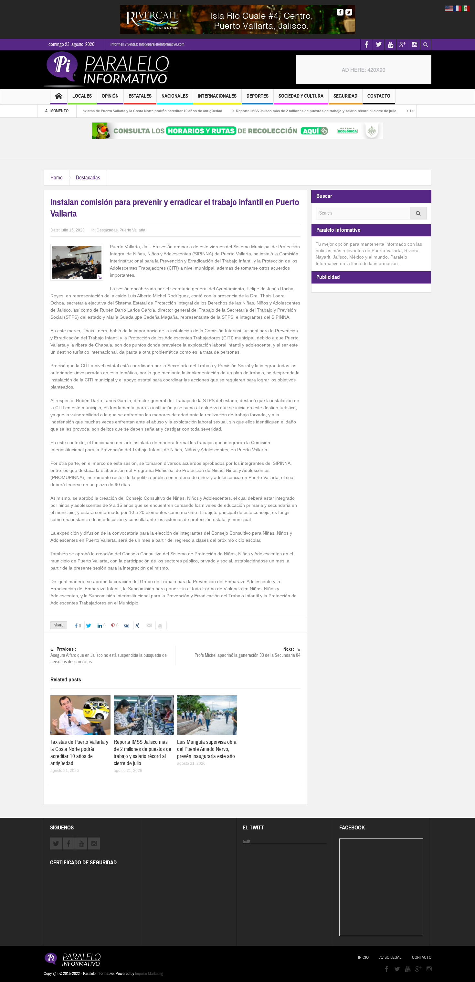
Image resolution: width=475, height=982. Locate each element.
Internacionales (217, 96)
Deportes (258, 96)
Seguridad (345, 96)
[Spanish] (466, 8)
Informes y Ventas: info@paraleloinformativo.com (148, 44)
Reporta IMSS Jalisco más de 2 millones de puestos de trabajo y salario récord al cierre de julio (293, 111)
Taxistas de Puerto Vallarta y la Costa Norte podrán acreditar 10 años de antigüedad (128, 111)
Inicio (363, 957)
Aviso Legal (390, 957)
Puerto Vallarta (132, 230)
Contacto (378, 96)
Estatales (140, 96)
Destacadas (88, 177)
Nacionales (175, 96)
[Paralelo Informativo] (108, 69)
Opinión (110, 96)
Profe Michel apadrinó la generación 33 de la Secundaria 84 (248, 652)
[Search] (418, 213)
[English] (449, 8)
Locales (82, 96)
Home (56, 177)
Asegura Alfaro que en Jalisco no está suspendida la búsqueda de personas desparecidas (108, 655)
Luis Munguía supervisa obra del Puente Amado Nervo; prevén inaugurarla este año (207, 749)
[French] (457, 8)
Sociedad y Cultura (301, 96)
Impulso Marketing (149, 973)
